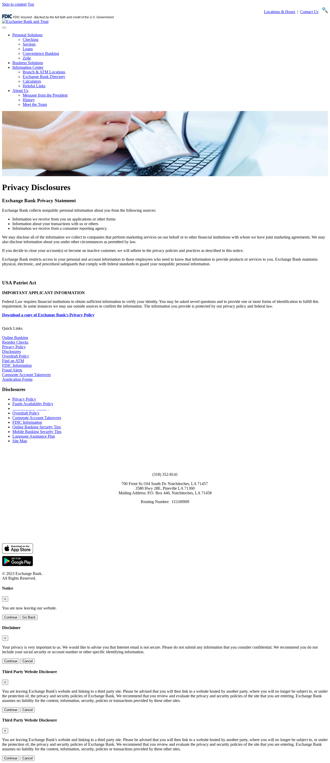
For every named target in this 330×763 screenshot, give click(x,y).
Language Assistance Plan (33, 436)
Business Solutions (27, 63)
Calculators (32, 81)
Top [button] (31, 4)
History (29, 100)
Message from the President (45, 95)
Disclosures (11, 351)
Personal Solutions (27, 35)
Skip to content (14, 4)
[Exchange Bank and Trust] (25, 21)
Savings (29, 44)
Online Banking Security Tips (36, 427)
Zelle (27, 58)
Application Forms (17, 379)
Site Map (19, 441)
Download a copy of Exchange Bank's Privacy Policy (48, 315)
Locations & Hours (279, 12)
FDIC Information (17, 365)
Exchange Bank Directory (44, 76)
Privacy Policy (14, 347)
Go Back (29, 617)
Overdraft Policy (15, 356)
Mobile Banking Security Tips (36, 431)
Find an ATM (13, 361)
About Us (20, 90)
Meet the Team (35, 104)
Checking (30, 39)
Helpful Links (34, 86)
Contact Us (309, 12)
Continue (10, 617)
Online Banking (15, 337)
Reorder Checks (15, 342)
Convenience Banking (41, 53)
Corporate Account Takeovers (26, 374)
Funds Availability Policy (32, 404)
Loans (28, 49)
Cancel (27, 661)
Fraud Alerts (12, 370)
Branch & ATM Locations (44, 72)
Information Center (27, 67)
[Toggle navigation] (4, 27)
